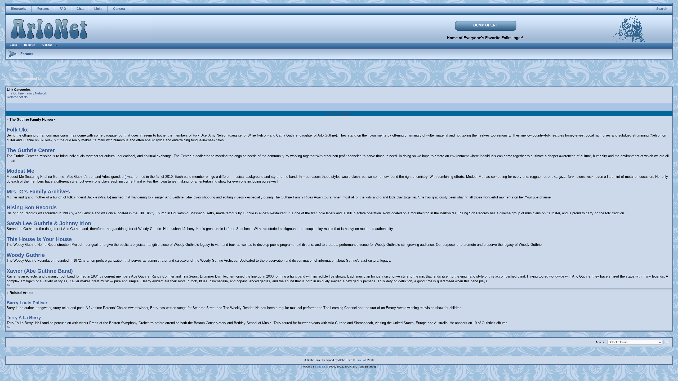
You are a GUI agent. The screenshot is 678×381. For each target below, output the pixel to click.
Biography (18, 9)
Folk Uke (18, 130)
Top (9, 285)
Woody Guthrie (26, 255)
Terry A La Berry (24, 317)
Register (29, 44)
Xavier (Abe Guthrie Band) (40, 271)
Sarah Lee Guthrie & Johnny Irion (49, 223)
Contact (119, 9)
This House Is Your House (39, 239)
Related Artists (17, 97)
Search (661, 9)
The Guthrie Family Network (27, 93)
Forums (43, 9)
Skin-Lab (361, 360)
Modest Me (20, 171)
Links (98, 9)
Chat (80, 9)
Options (47, 44)
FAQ (63, 9)
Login (13, 44)
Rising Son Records (32, 207)
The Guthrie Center (31, 150)
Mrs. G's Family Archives (38, 191)
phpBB (321, 366)
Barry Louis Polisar (27, 302)
